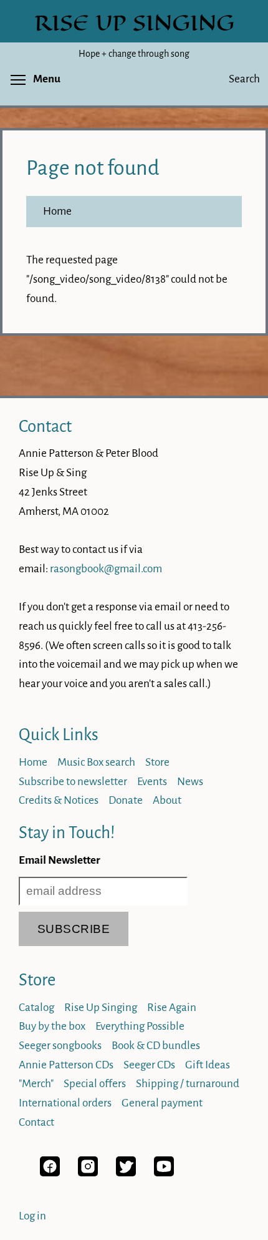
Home (57, 211)
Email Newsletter (59, 860)
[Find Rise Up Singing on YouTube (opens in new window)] (164, 1173)
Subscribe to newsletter (73, 782)
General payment (162, 1103)
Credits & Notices (58, 800)
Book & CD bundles (156, 1046)
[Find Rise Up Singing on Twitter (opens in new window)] (126, 1173)
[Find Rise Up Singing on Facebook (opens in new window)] (50, 1173)
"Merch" (36, 1084)
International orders (65, 1103)
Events (152, 782)
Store (157, 762)
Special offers (95, 1084)
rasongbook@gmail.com (106, 569)
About (167, 800)
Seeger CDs (149, 1065)
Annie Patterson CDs (66, 1065)
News (190, 782)
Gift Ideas (207, 1065)
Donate (125, 800)
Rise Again (171, 1007)
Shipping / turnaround (187, 1084)
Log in (32, 1216)
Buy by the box (52, 1026)
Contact (45, 426)
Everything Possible (139, 1026)
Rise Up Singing (100, 1007)
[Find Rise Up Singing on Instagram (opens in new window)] (88, 1173)
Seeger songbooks (60, 1046)
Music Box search (96, 762)
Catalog (36, 1007)
